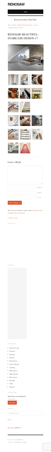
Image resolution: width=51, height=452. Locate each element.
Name (39, 187)
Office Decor (13, 371)
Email (39, 192)
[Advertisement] (17, 303)
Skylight (12, 380)
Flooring (12, 354)
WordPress (17, 442)
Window (12, 387)
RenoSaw (16, 4)
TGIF (11, 384)
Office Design (13, 374)
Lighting (12, 367)
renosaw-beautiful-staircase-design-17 (23, 36)
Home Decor (13, 361)
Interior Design (14, 364)
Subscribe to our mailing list (17, 396)
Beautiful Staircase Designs (25, 25)
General (11, 358)
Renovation (13, 377)
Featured (12, 351)
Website (39, 197)
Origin (25, 442)
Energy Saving (14, 348)
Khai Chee (11, 428)
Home (14, 25)
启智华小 (18, 428)
